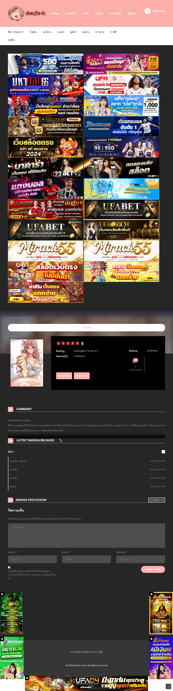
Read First (64, 375)
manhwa (21, 317)
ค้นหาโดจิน (159, 11)
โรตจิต (32, 32)
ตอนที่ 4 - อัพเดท (18, 461)
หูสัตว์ (73, 32)
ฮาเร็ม (85, 13)
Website (121, 552)
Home (11, 317)
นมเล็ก (60, 32)
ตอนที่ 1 (13, 486)
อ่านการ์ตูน (115, 13)
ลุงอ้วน (85, 32)
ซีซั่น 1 (11, 452)
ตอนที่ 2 (14, 478)
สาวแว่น (99, 32)
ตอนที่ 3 (14, 469)
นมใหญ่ (55, 13)
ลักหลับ (99, 13)
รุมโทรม (47, 32)
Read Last (82, 375)
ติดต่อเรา (133, 13)
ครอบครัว (70, 13)
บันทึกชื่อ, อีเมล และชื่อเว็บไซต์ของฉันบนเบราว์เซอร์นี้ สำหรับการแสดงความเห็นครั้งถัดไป (32, 574)
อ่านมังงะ (86, 652)
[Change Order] (61, 440)
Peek (30, 317)
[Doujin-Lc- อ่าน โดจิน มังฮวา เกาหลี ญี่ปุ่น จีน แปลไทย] (27, 13)
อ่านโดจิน (75, 652)
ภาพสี (113, 32)
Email (65, 552)
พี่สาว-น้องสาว (15, 32)
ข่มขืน (11, 40)
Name (11, 552)
